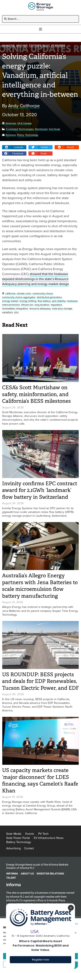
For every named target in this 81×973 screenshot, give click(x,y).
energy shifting (28, 301)
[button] (14, 147)
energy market (10, 301)
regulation (56, 304)
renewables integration (15, 308)
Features (58, 45)
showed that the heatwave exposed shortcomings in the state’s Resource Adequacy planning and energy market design (35, 279)
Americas (11, 123)
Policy (20, 135)
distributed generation (49, 297)
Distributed (41, 129)
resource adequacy (40, 308)
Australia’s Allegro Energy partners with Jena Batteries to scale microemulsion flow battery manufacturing (40, 585)
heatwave (72, 301)
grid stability (59, 301)
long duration (41, 304)
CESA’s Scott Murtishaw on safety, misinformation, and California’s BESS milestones (36, 394)
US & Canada (24, 123)
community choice (42, 293)
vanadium (7, 312)
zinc (16, 312)
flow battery (44, 301)
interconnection (11, 304)
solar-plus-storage (62, 308)
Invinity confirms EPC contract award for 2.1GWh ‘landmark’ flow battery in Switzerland (39, 490)
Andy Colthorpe (24, 106)
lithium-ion (27, 304)
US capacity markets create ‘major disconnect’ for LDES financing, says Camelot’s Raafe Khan (40, 780)
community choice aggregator (19, 297)
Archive (22, 45)
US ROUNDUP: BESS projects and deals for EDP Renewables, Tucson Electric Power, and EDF (40, 681)
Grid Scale (54, 129)
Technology (31, 135)
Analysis (8, 45)
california (10, 293)
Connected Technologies (20, 129)
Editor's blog (39, 45)
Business (11, 135)
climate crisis (24, 293)
